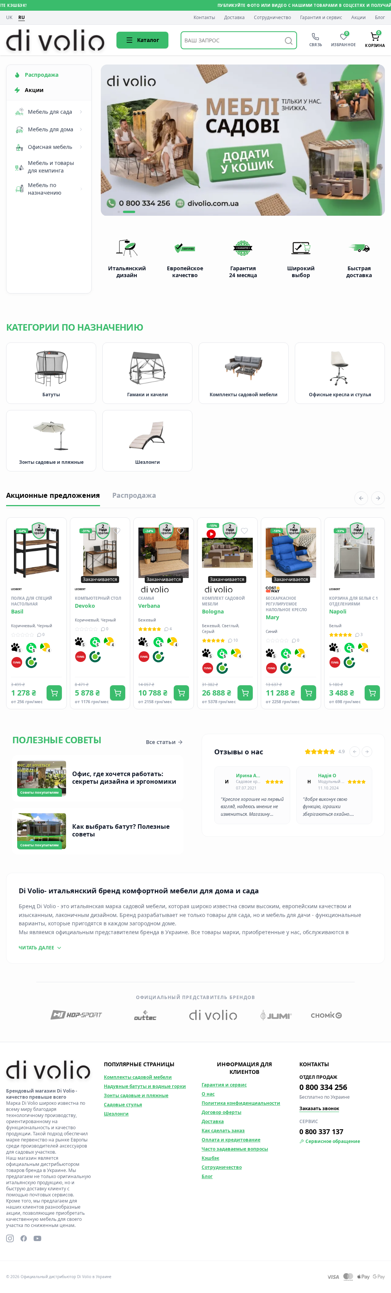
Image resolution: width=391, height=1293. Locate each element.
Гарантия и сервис (321, 18)
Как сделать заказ (223, 1130)
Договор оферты (221, 1112)
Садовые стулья (123, 1104)
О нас (208, 1094)
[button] (124, 212)
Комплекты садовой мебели (138, 1077)
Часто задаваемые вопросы (235, 1149)
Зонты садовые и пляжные (136, 1095)
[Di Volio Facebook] (23, 1238)
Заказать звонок (319, 1109)
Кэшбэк (210, 1158)
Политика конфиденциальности (241, 1103)
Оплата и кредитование (231, 1139)
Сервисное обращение (332, 1141)
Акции (358, 18)
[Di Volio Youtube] (37, 1238)
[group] (243, 140)
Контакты (204, 18)
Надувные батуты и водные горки (145, 1086)
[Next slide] (367, 751)
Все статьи (161, 742)
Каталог (148, 40)
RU (21, 18)
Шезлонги (116, 1114)
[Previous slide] (354, 751)
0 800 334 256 (323, 1087)
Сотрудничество (272, 18)
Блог (380, 18)
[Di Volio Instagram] (10, 1238)
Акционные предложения (53, 495)
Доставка (234, 18)
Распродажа (134, 495)
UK (9, 18)
